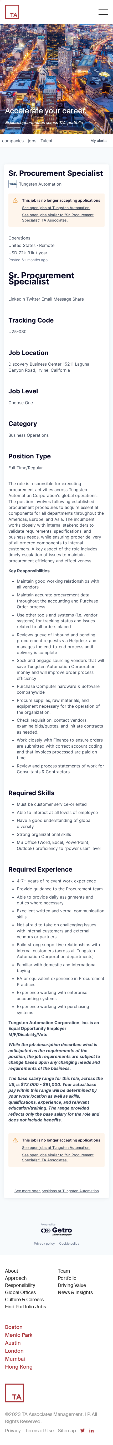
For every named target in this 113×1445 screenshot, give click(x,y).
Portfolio (67, 1278)
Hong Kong (19, 1366)
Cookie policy (69, 1243)
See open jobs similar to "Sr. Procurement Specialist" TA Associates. (58, 217)
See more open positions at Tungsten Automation (56, 1191)
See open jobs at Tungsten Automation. (56, 207)
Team (64, 1271)
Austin (13, 1343)
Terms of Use (39, 1431)
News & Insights (75, 1292)
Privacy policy (44, 1243)
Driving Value (72, 1285)
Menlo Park (18, 1335)
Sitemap (67, 1431)
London (14, 1350)
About (11, 1271)
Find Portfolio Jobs (25, 1306)
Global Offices (20, 1292)
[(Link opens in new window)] (82, 1431)
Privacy (13, 1431)
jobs (32, 140)
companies (13, 140)
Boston (14, 1327)
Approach (16, 1278)
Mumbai (15, 1358)
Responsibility (20, 1285)
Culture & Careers (24, 1299)
